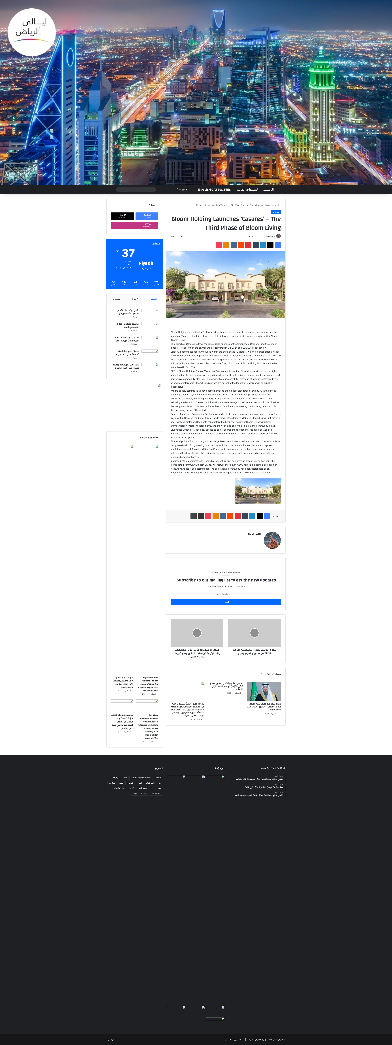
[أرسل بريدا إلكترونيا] (264, 236)
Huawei (158, 778)
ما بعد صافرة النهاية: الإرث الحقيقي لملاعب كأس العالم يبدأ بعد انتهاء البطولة (123, 683)
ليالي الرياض (270, 236)
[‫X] (270, 245)
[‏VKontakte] (234, 245)
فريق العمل (142, 788)
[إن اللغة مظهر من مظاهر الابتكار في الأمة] (149, 328)
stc (160, 783)
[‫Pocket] (219, 245)
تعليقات (116, 298)
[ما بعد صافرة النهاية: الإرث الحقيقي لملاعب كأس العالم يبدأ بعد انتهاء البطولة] (122, 559)
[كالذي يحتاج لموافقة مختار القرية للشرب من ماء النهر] (149, 341)
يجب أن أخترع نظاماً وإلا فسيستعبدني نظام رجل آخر (127, 353)
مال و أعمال (119, 788)
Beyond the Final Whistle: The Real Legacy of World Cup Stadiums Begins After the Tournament (148, 684)
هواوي (134, 793)
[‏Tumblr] (256, 245)
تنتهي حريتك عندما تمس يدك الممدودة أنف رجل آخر (126, 312)
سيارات (112, 783)
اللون (140, 783)
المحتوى (130, 783)
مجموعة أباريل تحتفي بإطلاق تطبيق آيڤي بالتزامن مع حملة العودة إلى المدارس (226, 686)
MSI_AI (116, 778)
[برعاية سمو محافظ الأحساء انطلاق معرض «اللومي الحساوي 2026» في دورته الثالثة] (264, 691)
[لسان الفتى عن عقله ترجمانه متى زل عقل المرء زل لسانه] (149, 369)
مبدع (226, 1039)
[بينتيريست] (248, 245)
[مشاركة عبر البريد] (201, 516)
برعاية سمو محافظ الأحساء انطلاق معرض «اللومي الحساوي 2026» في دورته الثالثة (264, 707)
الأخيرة (135, 298)
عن (152, 788)
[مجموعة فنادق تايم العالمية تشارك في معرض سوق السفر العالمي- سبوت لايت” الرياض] (215, 1022)
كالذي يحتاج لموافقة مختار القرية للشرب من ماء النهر (127, 339)
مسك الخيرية (156, 793)
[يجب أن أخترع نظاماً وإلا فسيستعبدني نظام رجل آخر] (149, 355)
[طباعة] (193, 516)
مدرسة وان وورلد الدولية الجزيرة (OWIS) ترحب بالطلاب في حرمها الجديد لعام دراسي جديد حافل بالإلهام (122, 721)
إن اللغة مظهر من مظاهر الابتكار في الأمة (127, 325)
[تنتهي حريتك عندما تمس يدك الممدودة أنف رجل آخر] (149, 314)
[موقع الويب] (259, 539)
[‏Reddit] (241, 245)
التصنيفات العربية (248, 189)
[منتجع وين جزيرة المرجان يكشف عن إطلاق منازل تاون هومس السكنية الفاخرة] (177, 1011)
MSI (125, 778)
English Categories (214, 189)
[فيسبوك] (278, 245)
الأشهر (154, 298)
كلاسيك (131, 788)
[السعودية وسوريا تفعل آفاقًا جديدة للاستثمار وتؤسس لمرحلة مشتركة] (215, 780)
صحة (159, 788)
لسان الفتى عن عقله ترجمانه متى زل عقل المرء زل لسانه (126, 366)
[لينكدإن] (263, 245)
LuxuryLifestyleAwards (141, 778)
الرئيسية (268, 189)
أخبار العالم (150, 783)
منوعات (267, 205)
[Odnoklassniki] (226, 245)
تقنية (121, 783)
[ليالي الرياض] (196, 92)
